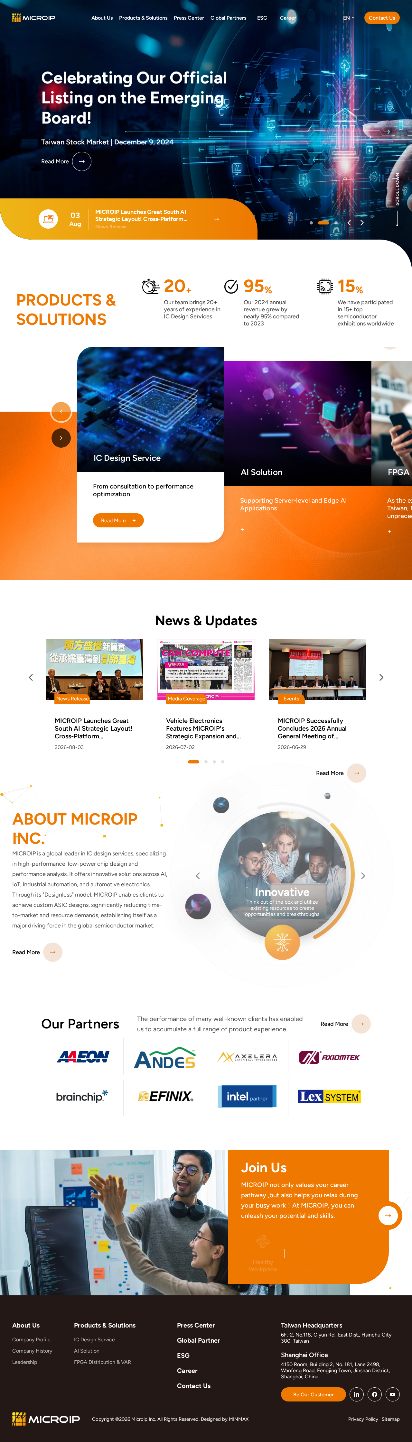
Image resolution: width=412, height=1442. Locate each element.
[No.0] (311, 222)
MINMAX (238, 1419)
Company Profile (31, 1340)
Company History (32, 1351)
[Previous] (349, 222)
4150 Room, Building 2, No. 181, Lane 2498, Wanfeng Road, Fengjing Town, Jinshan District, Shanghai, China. (335, 1370)
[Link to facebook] (375, 1394)
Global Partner (198, 1340)
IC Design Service (94, 1340)
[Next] (362, 222)
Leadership (24, 1362)
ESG (183, 1355)
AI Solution (86, 1351)
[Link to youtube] (393, 1394)
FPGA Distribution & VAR (102, 1362)
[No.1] (319, 222)
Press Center (196, 1325)
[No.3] (222, 761)
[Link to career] (388, 1215)
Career (187, 1370)
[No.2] (332, 222)
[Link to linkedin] (357, 1394)
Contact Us (194, 1386)
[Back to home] (33, 17)
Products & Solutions (105, 1325)
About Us (26, 1325)
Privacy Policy (363, 1419)
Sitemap (391, 1419)
